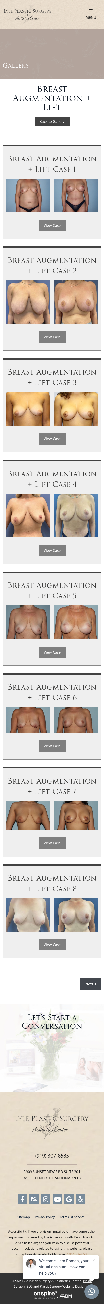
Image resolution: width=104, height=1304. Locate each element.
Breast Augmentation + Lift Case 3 (52, 377)
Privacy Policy (45, 1217)
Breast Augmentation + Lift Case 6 (52, 692)
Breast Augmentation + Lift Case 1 (52, 164)
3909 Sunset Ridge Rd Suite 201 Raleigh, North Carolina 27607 (52, 1175)
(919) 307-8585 (52, 1155)
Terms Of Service (72, 1217)
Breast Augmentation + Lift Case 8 (52, 883)
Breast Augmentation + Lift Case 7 (52, 786)
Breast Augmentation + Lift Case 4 (52, 479)
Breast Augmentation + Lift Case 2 (52, 265)
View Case (52, 225)
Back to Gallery (52, 121)
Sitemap (23, 1217)
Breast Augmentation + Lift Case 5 (52, 591)
